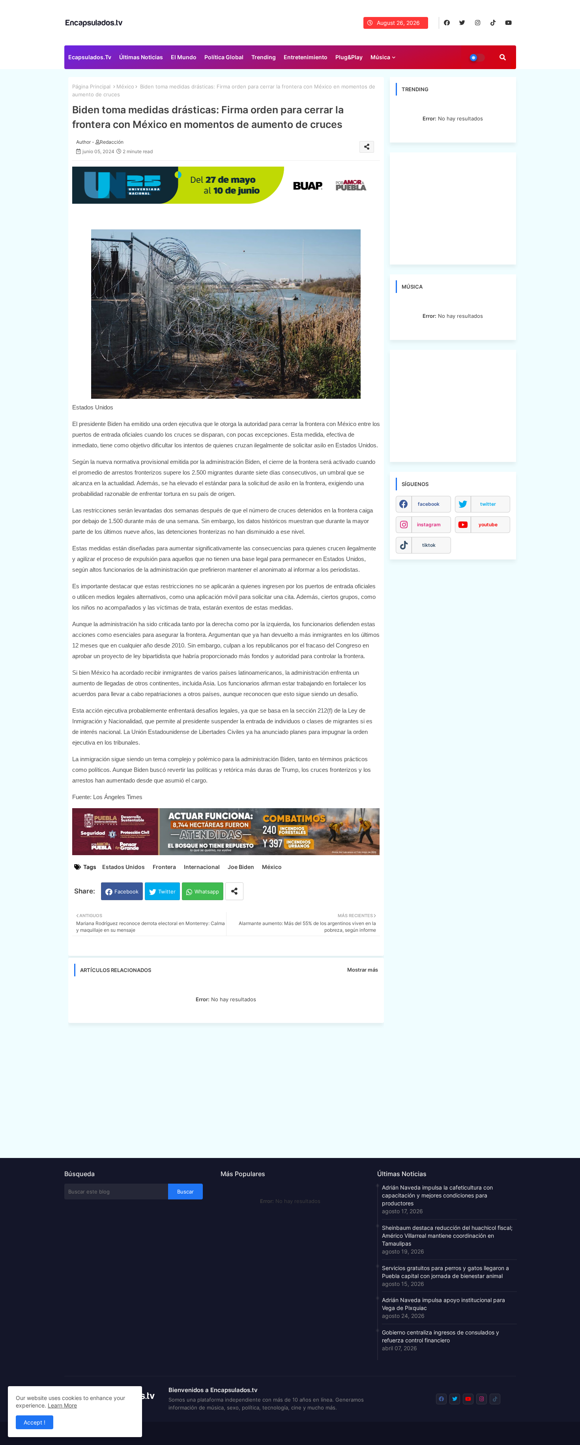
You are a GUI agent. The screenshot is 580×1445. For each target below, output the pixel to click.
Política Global (223, 57)
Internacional (202, 866)
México (125, 86)
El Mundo (183, 57)
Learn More (62, 1405)
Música (380, 57)
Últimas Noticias (141, 57)
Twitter (167, 891)
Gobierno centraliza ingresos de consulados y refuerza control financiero (440, 1336)
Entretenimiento (305, 57)
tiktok (429, 545)
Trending (263, 57)
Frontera (164, 866)
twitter (488, 504)
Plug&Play (349, 57)
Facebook (126, 891)
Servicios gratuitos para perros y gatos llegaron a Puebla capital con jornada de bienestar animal (445, 1272)
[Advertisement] (230, 1088)
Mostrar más (362, 969)
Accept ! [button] (34, 1422)
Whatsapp (207, 891)
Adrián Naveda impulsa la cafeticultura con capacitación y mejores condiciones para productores (437, 1195)
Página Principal (91, 86)
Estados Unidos (123, 866)
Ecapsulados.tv (89, 57)
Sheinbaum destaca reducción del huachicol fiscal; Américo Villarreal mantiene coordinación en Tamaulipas (447, 1235)
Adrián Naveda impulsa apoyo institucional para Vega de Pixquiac (443, 1304)
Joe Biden (241, 866)
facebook (429, 504)
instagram (429, 524)
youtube (488, 524)
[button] (503, 57)
